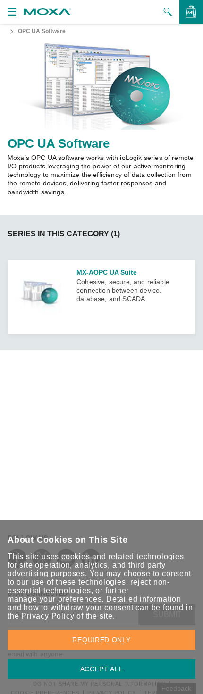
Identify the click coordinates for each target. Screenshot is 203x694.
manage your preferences (55, 599)
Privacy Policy (47, 616)
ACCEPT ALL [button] (101, 669)
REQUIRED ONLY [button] (101, 640)
